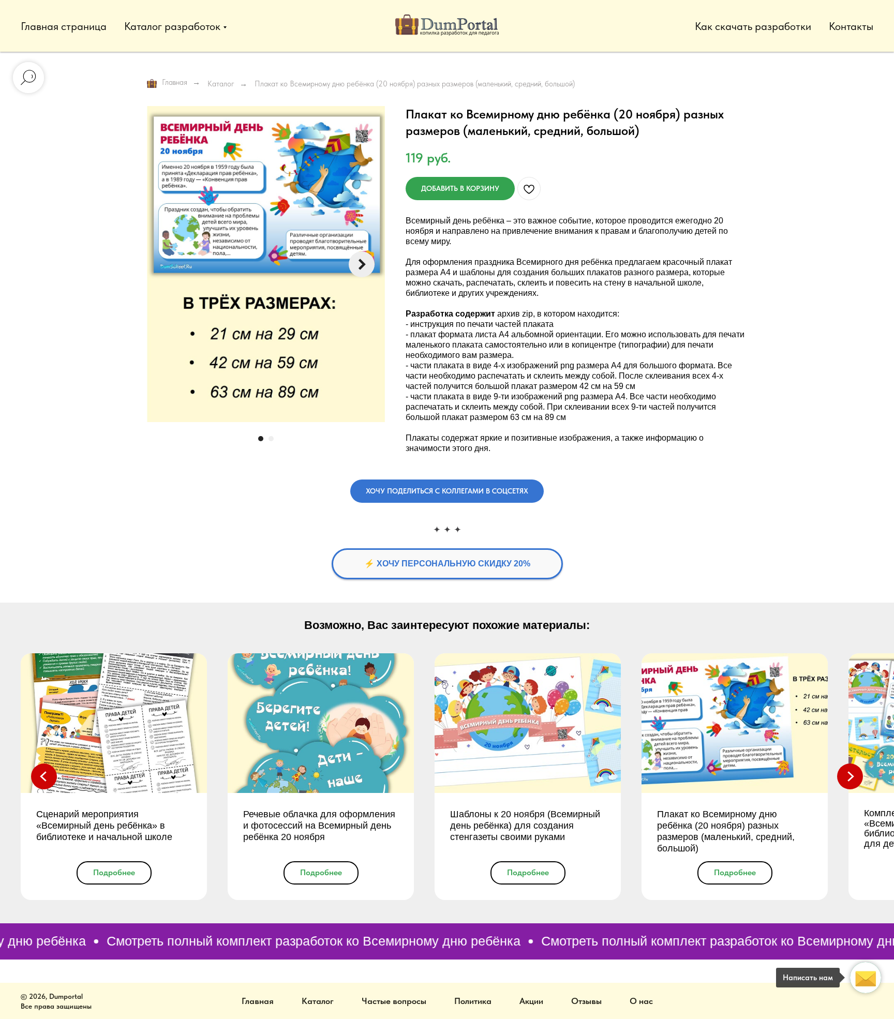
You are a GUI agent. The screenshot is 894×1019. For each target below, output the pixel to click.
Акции (531, 1001)
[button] (447, 491)
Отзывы (586, 1001)
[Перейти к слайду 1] (260, 438)
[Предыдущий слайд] (44, 776)
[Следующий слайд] (362, 264)
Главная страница (64, 26)
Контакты (851, 26)
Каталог (220, 83)
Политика (472, 1001)
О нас (641, 1001)
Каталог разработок (172, 26)
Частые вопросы (394, 1001)
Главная (174, 82)
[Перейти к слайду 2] (271, 438)
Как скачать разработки (753, 26)
